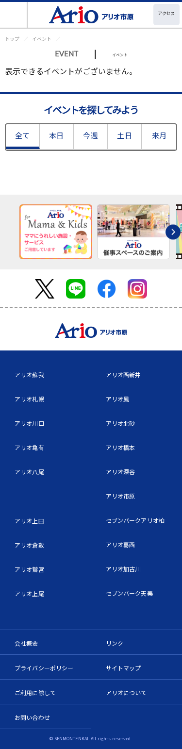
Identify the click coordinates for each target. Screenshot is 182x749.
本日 (56, 135)
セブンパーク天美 (129, 593)
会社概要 (26, 643)
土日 (124, 135)
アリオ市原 (120, 496)
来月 (159, 135)
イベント (41, 38)
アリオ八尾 (29, 471)
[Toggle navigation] (14, 15)
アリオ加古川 (123, 569)
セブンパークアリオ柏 (135, 520)
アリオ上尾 (29, 593)
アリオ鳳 (118, 399)
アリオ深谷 (120, 471)
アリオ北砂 (120, 423)
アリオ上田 (29, 520)
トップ (12, 38)
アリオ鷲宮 (29, 569)
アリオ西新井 (123, 374)
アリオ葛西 (120, 544)
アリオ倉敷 (29, 545)
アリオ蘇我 (29, 374)
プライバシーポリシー (44, 668)
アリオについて (126, 692)
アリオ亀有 (29, 447)
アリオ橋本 (120, 447)
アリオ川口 (29, 423)
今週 (90, 135)
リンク (114, 643)
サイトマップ (123, 668)
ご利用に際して (35, 692)
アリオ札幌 (29, 399)
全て (22, 135)
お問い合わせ (32, 717)
